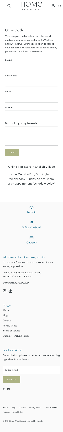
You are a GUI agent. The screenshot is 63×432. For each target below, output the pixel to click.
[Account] (52, 5)
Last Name (11, 75)
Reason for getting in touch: (21, 123)
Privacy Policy (10, 325)
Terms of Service (11, 330)
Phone (8, 107)
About (6, 310)
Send (12, 152)
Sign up (11, 379)
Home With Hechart (17, 421)
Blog (5, 315)
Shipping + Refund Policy (16, 335)
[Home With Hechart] (31, 6)
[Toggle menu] (3, 5)
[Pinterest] (10, 291)
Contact (7, 320)
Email (8, 91)
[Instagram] (4, 291)
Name (8, 59)
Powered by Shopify (35, 421)
